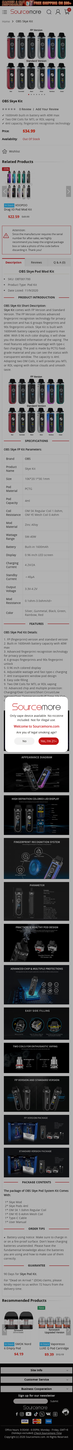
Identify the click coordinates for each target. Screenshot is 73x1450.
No (24, 741)
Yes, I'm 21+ (49, 741)
